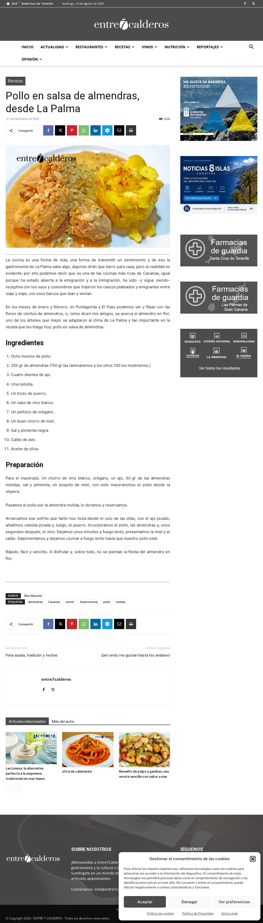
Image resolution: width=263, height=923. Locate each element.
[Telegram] (107, 130)
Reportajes (208, 46)
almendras (35, 602)
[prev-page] (9, 789)
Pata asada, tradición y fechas (32, 655)
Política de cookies (160, 913)
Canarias (54, 602)
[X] (253, 3)
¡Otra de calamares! (77, 771)
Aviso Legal (229, 913)
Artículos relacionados (27, 721)
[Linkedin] (95, 130)
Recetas (122, 46)
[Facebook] (245, 3)
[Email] (119, 130)
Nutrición (175, 46)
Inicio (27, 46)
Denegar (190, 901)
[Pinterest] (72, 130)
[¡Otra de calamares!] (87, 749)
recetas (120, 602)
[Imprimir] (131, 130)
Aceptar (145, 901)
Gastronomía (89, 602)
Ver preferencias (234, 901)
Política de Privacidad (197, 913)
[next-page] (17, 789)
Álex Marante (33, 596)
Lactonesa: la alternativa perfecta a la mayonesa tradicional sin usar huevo (25, 773)
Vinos (147, 46)
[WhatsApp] (84, 130)
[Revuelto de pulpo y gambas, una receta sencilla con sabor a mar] (144, 749)
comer (69, 602)
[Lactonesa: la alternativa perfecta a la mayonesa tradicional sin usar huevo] (31, 748)
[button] (252, 858)
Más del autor (63, 721)
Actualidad (52, 46)
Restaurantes (89, 46)
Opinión (30, 59)
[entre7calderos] (131, 24)
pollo (106, 602)
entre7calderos (56, 679)
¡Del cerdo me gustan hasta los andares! (135, 655)
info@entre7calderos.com (117, 889)
